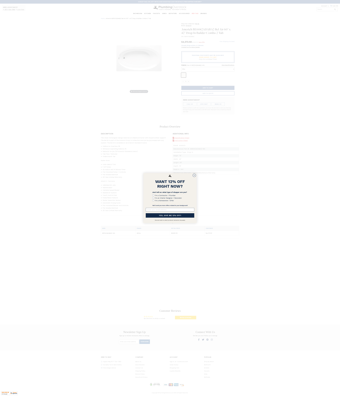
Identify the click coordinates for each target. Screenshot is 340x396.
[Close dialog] (194, 175)
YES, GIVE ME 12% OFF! (170, 215)
